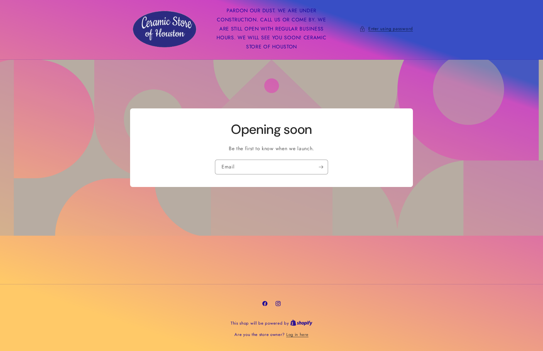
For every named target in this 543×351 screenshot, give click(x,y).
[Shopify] (301, 323)
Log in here (297, 334)
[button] (386, 29)
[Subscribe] (321, 167)
